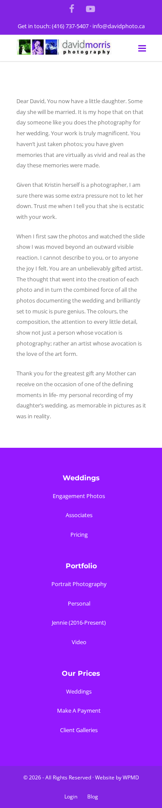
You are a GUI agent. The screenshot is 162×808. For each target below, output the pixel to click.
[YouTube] (90, 8)
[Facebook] (71, 8)
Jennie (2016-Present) (79, 622)
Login (70, 796)
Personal (79, 603)
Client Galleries (79, 730)
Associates (79, 515)
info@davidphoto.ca (118, 26)
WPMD (131, 777)
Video (79, 642)
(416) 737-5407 (70, 26)
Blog (92, 796)
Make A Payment (79, 710)
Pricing (79, 534)
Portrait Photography (79, 584)
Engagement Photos (79, 496)
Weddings (79, 691)
